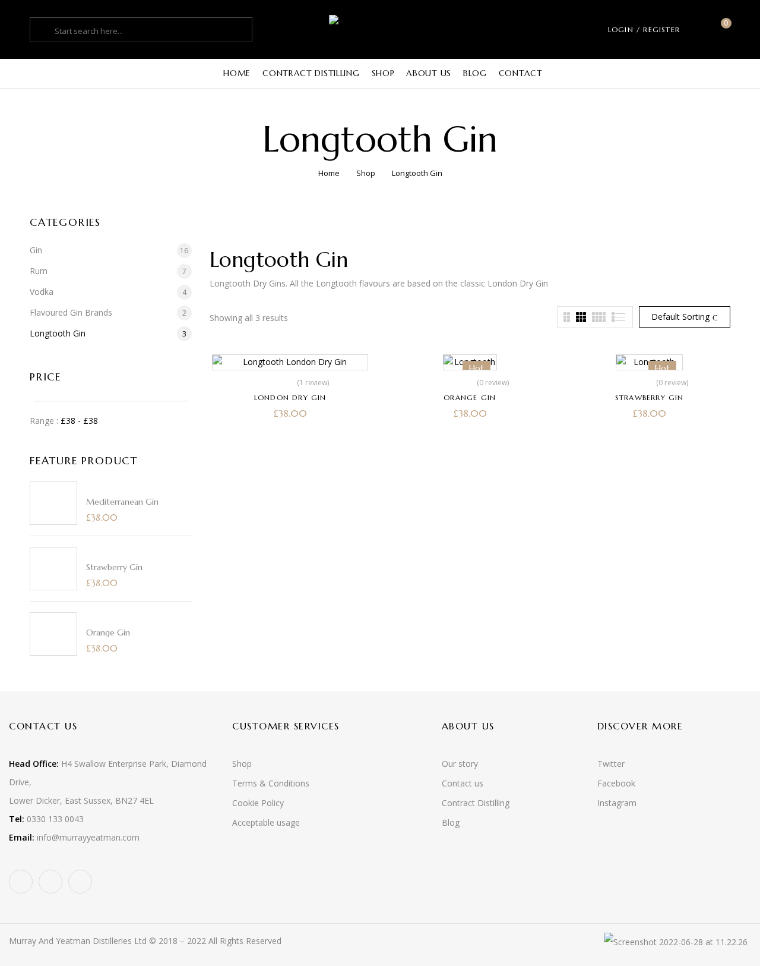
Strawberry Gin (114, 567)
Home (329, 173)
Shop (365, 173)
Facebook (616, 783)
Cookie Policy (258, 802)
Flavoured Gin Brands (71, 312)
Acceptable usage (266, 822)
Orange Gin (108, 632)
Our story (460, 763)
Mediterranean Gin (122, 501)
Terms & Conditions (270, 783)
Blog (451, 822)
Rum (39, 270)
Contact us (462, 783)
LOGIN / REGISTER (644, 29)
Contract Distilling (475, 802)
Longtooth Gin (58, 333)
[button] (721, 29)
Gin (36, 250)
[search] (44, 31)
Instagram (616, 802)
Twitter (611, 763)
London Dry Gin (290, 397)
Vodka (41, 291)
